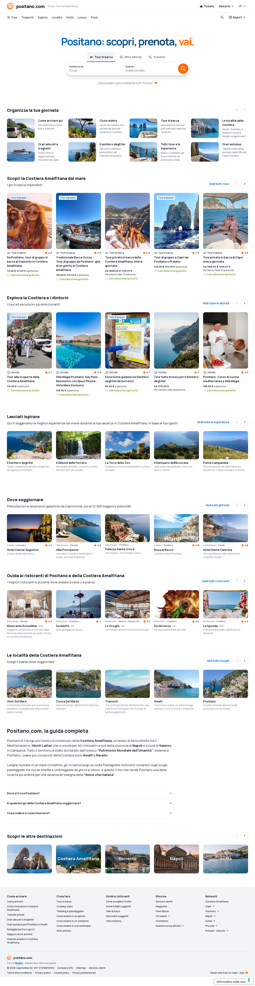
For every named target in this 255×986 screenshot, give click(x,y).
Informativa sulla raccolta (234, 981)
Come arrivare (15, 901)
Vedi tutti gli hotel (217, 505)
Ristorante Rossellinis (22, 626)
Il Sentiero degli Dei (20, 463)
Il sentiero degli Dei (112, 144)
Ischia (208, 921)
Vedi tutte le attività (216, 303)
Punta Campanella (215, 463)
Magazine (161, 906)
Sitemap (81, 967)
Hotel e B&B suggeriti (118, 906)
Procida (209, 925)
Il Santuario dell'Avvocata (171, 463)
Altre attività (64, 930)
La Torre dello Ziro (117, 463)
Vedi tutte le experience (213, 422)
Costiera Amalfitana (216, 901)
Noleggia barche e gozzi (21, 929)
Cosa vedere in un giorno (71, 916)
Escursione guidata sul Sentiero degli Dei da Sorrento (127, 379)
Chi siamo (161, 916)
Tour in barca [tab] (104, 57)
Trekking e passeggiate (70, 911)
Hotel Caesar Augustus (23, 550)
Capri (208, 906)
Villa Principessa (67, 550)
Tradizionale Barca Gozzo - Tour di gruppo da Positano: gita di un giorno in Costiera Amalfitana (78, 263)
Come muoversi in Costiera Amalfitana (22, 908)
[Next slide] (244, 183)
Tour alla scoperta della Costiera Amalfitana (23, 379)
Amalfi (158, 701)
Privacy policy (43, 972)
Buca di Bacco (164, 550)
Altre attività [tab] (133, 57)
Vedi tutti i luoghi (218, 661)
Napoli (208, 916)
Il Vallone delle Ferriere (71, 463)
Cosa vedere (108, 121)
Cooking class (65, 906)
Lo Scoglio (112, 626)
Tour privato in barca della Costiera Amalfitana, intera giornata (123, 261)
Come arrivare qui (50, 121)
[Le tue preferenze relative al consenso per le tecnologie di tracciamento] (249, 980)
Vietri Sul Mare (17, 701)
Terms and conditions (19, 972)
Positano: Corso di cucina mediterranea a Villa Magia (221, 379)
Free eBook (162, 911)
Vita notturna (113, 921)
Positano (209, 701)
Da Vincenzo (162, 626)
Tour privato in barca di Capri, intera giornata (223, 259)
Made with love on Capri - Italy (227, 972)
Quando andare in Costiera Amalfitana (22, 940)
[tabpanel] (127, 68)
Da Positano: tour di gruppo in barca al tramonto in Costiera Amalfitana (27, 261)
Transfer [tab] (159, 57)
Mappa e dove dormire (20, 934)
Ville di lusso (113, 911)
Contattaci (162, 921)
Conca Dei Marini (67, 701)
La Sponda (210, 626)
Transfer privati (15, 914)
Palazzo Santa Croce (119, 549)
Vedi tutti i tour (219, 184)
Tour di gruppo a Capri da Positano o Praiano (171, 259)
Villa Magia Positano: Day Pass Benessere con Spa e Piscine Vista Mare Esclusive (77, 381)
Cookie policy (61, 972)
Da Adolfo (62, 626)
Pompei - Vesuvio (215, 930)
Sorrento (210, 911)
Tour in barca (170, 121)
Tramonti (111, 701)
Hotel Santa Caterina (217, 550)
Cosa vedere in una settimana (74, 925)
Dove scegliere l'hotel (118, 901)
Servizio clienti (164, 901)
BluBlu (19, 963)
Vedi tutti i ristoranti (215, 581)
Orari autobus (231, 144)
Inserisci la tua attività (168, 925)
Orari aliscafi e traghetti (20, 919)
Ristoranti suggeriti (117, 916)
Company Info (65, 967)
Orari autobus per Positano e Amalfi (27, 924)
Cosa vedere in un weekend (72, 921)
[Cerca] (183, 68)
